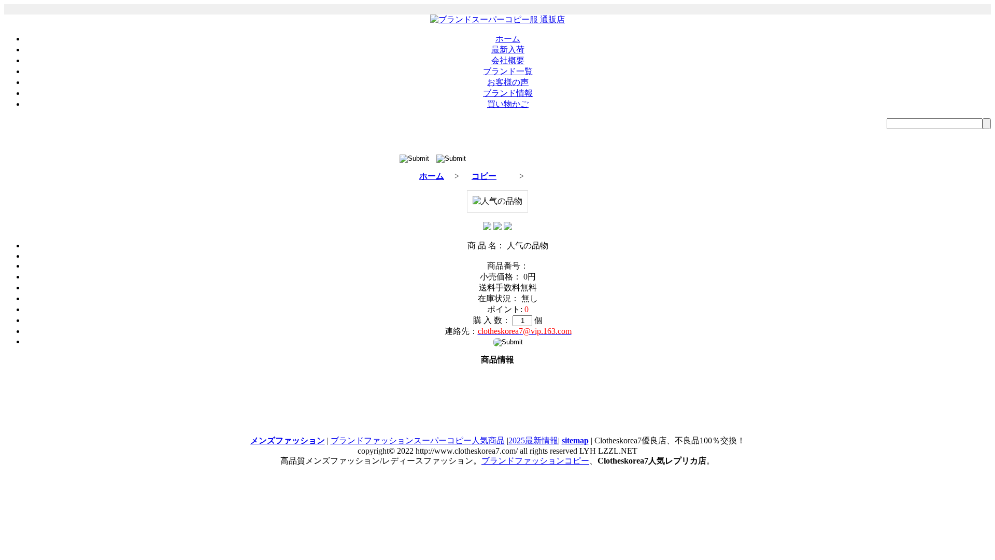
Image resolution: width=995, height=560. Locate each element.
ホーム (507, 38)
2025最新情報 (533, 440)
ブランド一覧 (508, 71)
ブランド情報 (508, 93)
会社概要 (507, 60)
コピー (484, 176)
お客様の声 (508, 82)
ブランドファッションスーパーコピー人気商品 (418, 440)
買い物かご (508, 104)
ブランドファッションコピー (535, 460)
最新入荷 (507, 49)
